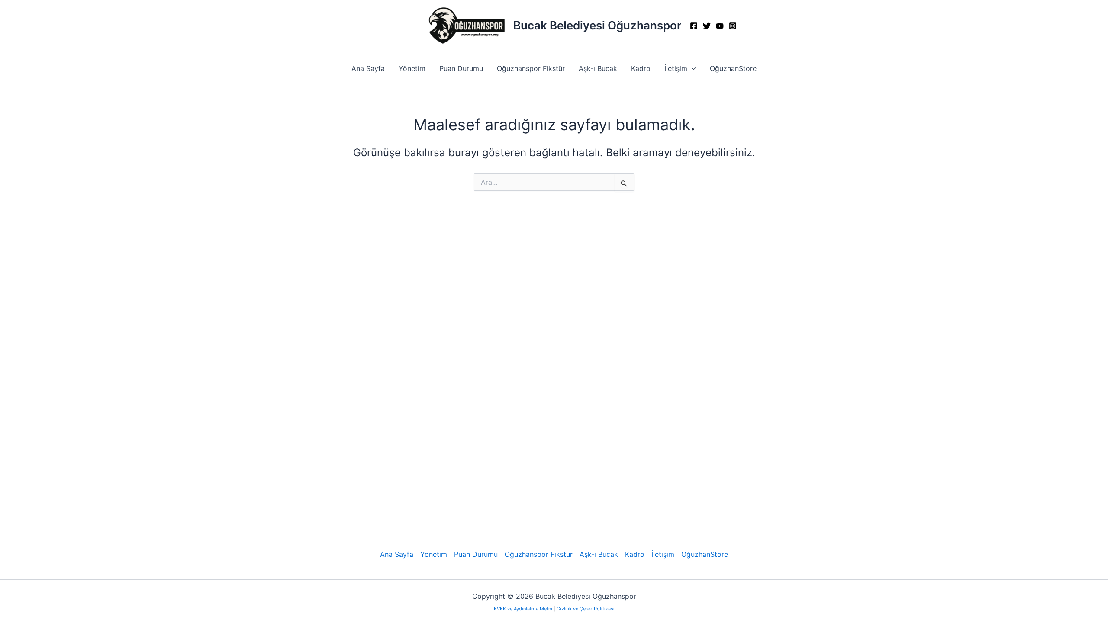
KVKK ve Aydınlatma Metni (524, 609)
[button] (691, 68)
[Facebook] (694, 26)
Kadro (641, 68)
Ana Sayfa (368, 68)
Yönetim (412, 68)
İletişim (675, 68)
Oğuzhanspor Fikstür (531, 68)
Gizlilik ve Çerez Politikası (586, 609)
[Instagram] (733, 26)
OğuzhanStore (733, 68)
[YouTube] (720, 26)
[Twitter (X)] (707, 26)
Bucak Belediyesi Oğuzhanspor (597, 25)
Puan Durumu (461, 68)
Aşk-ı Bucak (598, 68)
